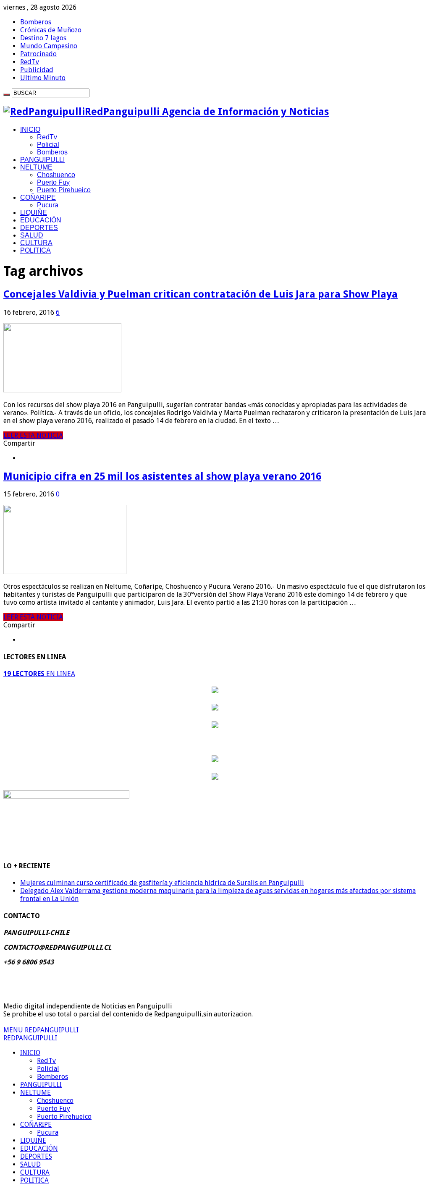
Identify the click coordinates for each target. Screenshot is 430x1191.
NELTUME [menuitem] (35, 1093)
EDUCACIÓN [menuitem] (39, 1148)
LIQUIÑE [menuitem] (33, 1140)
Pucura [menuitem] (47, 1132)
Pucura (47, 205)
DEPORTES (39, 227)
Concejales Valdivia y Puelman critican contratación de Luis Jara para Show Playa (200, 294)
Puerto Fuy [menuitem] (53, 1109)
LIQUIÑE (33, 212)
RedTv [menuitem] (46, 1061)
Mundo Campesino (48, 46)
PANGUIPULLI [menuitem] (41, 1085)
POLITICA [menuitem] (34, 1180)
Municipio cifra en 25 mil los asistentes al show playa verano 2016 (162, 476)
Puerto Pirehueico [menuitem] (64, 1116)
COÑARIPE (38, 197)
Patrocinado (38, 54)
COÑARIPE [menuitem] (36, 1124)
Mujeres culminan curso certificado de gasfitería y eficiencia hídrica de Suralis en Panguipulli (162, 883)
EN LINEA (39, 674)
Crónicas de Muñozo (50, 30)
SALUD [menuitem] (30, 1164)
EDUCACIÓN (40, 220)
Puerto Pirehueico (64, 189)
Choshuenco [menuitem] (55, 1101)
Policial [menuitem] (48, 1069)
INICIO (30, 129)
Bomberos (35, 22)
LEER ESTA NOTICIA (33, 435)
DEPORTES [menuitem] (36, 1156)
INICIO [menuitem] (30, 1053)
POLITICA (35, 250)
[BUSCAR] (6, 95)
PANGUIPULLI (42, 159)
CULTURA (36, 242)
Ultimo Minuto (43, 78)
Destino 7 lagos (43, 38)
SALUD (31, 235)
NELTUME (36, 167)
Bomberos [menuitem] (52, 1077)
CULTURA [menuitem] (35, 1172)
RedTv (29, 62)
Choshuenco (56, 174)
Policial (48, 144)
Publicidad (36, 70)
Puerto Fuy (53, 182)
